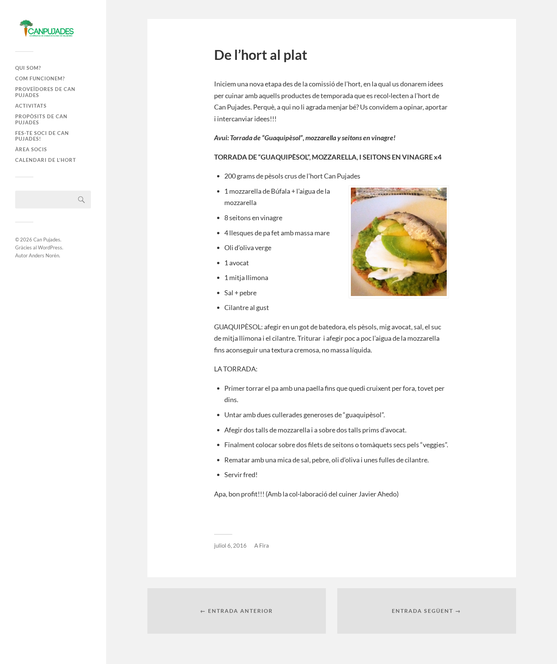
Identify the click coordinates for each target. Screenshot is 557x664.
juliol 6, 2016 (230, 545)
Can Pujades (46, 239)
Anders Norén (44, 255)
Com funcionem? (40, 78)
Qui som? (28, 68)
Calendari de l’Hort (45, 160)
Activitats (31, 106)
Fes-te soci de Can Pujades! (42, 136)
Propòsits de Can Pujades (41, 119)
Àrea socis (31, 149)
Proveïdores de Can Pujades (45, 92)
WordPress (50, 247)
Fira (264, 545)
